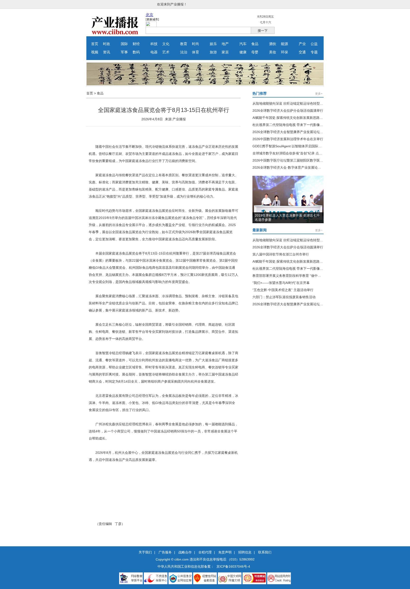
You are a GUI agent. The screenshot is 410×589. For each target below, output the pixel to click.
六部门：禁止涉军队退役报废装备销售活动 (284, 297)
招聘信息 (245, 552)
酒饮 (272, 44)
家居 (225, 52)
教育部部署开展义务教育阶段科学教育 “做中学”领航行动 (293, 276)
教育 (183, 44)
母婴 (254, 52)
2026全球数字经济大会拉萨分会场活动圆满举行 (287, 110)
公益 (314, 44)
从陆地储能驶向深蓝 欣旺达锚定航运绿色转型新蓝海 (291, 103)
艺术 (165, 52)
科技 (154, 44)
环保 (284, 52)
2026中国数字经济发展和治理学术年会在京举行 (287, 139)
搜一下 (263, 30)
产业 (302, 44)
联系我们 (264, 552)
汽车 (243, 44)
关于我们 (145, 552)
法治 (183, 52)
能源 (284, 44)
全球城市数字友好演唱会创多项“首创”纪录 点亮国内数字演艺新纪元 (302, 153)
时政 (106, 44)
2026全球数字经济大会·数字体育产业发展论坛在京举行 (293, 167)
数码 (136, 52)
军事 (124, 52)
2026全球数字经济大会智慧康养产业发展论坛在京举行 (292, 132)
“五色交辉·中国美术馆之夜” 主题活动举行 (282, 290)
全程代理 (205, 552)
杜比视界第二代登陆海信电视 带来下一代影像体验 (289, 125)
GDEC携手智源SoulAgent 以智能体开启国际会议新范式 (293, 146)
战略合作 (185, 552)
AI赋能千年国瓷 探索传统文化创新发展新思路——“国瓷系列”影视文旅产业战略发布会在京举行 (322, 118)
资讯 (106, 52)
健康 (243, 52)
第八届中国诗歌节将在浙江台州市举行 (280, 254)
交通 (302, 52)
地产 (225, 44)
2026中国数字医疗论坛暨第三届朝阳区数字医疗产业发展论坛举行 (301, 160)
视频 (94, 52)
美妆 (272, 52)
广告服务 (165, 552)
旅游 (213, 52)
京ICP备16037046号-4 (233, 566)
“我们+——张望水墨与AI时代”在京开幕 (281, 283)
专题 (314, 52)
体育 (195, 52)
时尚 (195, 44)
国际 (124, 44)
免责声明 (225, 552)
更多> (318, 93)
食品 (254, 44)
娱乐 (213, 44)
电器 (154, 52)
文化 (165, 44)
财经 (136, 44)
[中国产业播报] (115, 34)
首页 (94, 44)
